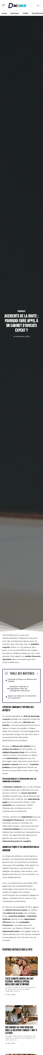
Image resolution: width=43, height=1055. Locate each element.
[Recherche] (32, 5)
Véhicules (21, 311)
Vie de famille (14, 959)
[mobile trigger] (4, 5)
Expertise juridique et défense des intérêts (22, 680)
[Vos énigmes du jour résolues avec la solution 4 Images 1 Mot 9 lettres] (21, 1015)
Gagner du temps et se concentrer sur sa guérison (22, 697)
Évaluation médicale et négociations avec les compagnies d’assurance (20, 689)
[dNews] (17, 5)
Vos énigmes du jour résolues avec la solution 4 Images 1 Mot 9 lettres (21, 1030)
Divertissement (15, 1008)
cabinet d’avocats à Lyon (13, 752)
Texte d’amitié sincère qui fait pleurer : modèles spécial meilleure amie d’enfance (19, 981)
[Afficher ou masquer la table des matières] (36, 673)
